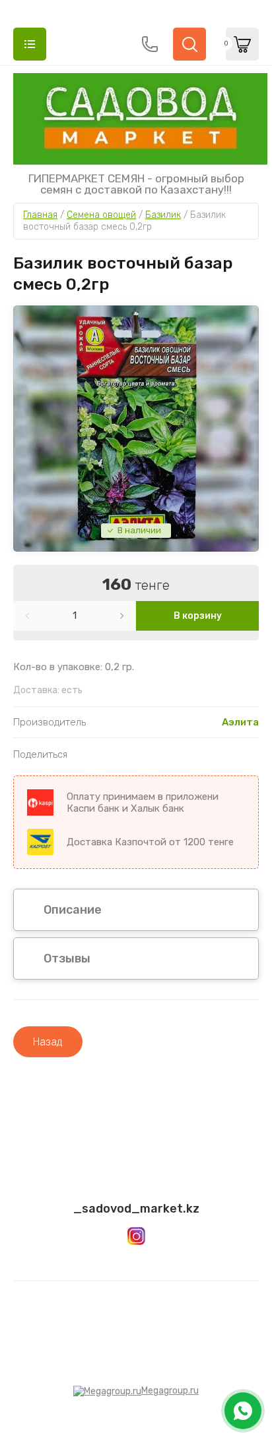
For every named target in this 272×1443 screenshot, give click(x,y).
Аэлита (240, 722)
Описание (73, 910)
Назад (48, 1042)
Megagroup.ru (170, 1390)
